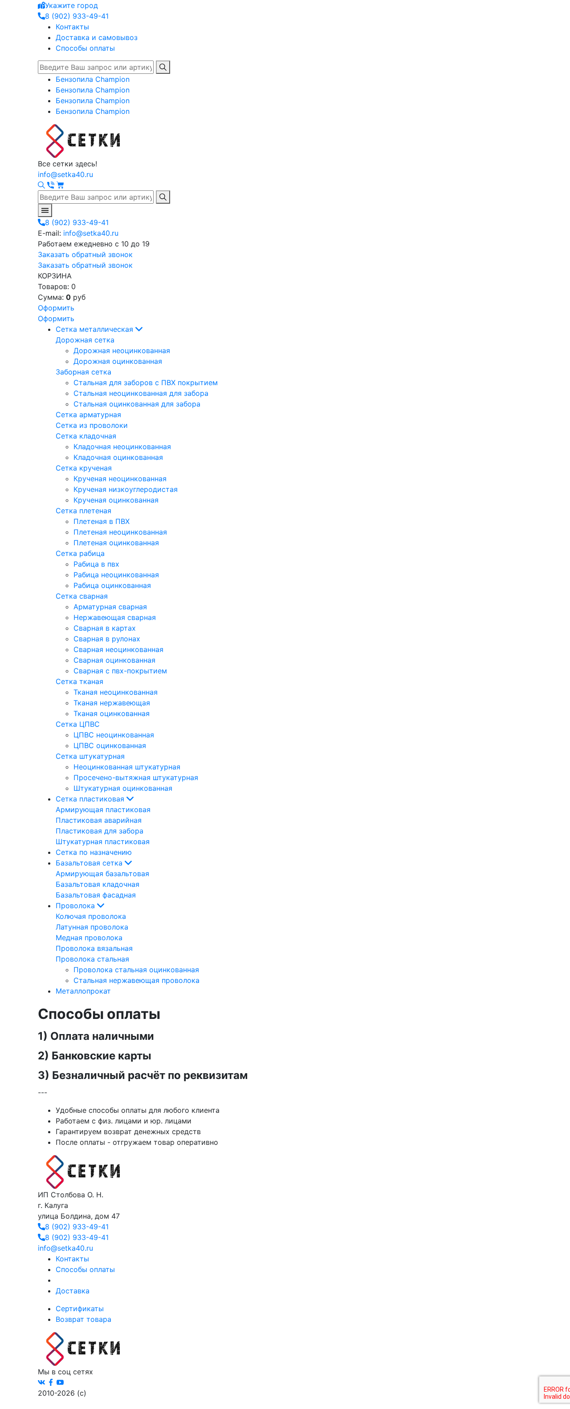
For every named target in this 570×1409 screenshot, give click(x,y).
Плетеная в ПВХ (101, 521)
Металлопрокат (83, 990)
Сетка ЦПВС (78, 724)
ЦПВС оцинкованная (109, 745)
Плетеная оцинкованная (116, 542)
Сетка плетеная (83, 510)
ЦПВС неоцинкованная (113, 734)
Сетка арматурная (88, 414)
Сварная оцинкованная (114, 660)
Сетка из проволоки (92, 425)
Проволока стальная (92, 958)
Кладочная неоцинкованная (122, 446)
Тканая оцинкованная (111, 713)
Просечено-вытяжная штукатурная (135, 777)
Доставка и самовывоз (97, 37)
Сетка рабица (80, 553)
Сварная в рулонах (106, 638)
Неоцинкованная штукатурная (126, 766)
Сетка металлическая (95, 329)
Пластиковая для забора (99, 830)
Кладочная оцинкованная (118, 457)
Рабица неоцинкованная (116, 574)
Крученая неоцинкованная (120, 478)
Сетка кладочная (86, 435)
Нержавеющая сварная (114, 617)
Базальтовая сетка (90, 862)
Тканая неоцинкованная (115, 692)
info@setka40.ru (65, 174)
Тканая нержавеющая (111, 702)
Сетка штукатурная (90, 756)
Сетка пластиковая (91, 798)
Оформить (56, 307)
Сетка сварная (82, 596)
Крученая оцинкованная (116, 499)
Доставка (73, 1290)
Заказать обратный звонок (85, 254)
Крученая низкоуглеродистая (125, 489)
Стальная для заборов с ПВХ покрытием (145, 382)
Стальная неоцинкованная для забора (140, 393)
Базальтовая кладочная (97, 884)
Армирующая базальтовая (102, 873)
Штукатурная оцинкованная (122, 788)
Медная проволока (89, 937)
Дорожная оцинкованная (117, 361)
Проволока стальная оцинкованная (136, 969)
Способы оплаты (85, 48)
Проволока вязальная (94, 948)
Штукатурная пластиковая (103, 841)
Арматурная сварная (110, 606)
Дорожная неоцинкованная (121, 350)
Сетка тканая (79, 681)
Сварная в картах (104, 628)
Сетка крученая (84, 467)
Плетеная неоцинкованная (120, 531)
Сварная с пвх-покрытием (120, 670)
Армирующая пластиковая (103, 809)
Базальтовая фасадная (96, 894)
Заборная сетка (83, 371)
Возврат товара (83, 1319)
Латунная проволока (92, 926)
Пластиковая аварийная (99, 820)
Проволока (76, 905)
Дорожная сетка (85, 339)
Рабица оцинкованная (112, 585)
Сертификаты (80, 1308)
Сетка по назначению (94, 852)
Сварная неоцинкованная (118, 649)
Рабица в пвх (96, 564)
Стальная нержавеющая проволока (136, 980)
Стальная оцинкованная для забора (136, 403)
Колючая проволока (91, 916)
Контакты (72, 26)
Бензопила (93, 79)
